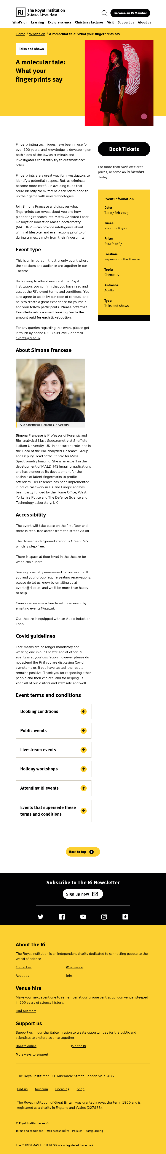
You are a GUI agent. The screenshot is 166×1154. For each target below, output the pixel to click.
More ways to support (32, 1054)
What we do (74, 967)
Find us (22, 1089)
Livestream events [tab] (38, 749)
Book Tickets (124, 149)
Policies (77, 1130)
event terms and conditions (60, 291)
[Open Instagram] (104, 917)
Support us (126, 22)
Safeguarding (94, 1130)
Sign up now (77, 894)
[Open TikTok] (125, 917)
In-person (111, 259)
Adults (109, 290)
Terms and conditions (29, 1130)
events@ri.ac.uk (28, 338)
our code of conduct (66, 296)
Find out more (26, 1011)
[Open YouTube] (83, 917)
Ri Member (135, 172)
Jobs (69, 976)
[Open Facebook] (62, 917)
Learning (37, 22)
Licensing (62, 1089)
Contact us (24, 967)
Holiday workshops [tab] (39, 768)
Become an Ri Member (130, 13)
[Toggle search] (104, 13)
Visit (110, 22)
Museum (41, 1089)
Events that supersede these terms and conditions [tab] (48, 811)
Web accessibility (57, 1130)
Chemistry (111, 275)
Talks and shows (116, 306)
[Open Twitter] (41, 917)
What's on (20, 22)
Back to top (77, 852)
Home (20, 34)
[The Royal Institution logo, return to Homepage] (44, 13)
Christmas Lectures (89, 22)
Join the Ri (78, 1046)
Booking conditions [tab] (39, 711)
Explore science (59, 22)
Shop (81, 1089)
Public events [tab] (33, 730)
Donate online (26, 1046)
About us (144, 22)
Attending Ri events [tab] (39, 788)
